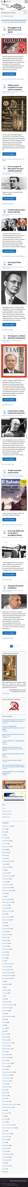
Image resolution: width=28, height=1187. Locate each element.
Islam (3, 999)
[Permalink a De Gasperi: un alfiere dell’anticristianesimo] (14, 361)
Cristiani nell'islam (13, 340)
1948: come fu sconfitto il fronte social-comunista (15, 87)
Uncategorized (5, 1160)
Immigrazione (5, 984)
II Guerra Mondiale (6, 978)
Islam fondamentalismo (8, 1004)
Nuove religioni (6, 1054)
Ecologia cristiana (6, 928)
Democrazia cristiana (13, 34)
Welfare (4, 1171)
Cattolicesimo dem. (13, 214)
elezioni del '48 (9, 79)
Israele (4, 1013)
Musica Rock (5, 1045)
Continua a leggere (9, 74)
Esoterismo (5, 937)
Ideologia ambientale (7, 972)
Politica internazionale (7, 1072)
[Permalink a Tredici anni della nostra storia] (14, 494)
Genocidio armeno (6, 963)
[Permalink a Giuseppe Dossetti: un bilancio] (14, 601)
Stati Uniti (4, 1139)
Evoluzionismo (5, 949)
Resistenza (5, 1095)
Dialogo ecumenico (7, 911)
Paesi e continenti (6, 1063)
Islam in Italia (5, 1010)
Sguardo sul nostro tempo (8, 1127)
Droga (3, 922)
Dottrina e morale (6, 917)
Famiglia (4, 952)
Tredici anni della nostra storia (14, 471)
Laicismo (8, 476)
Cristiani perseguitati (7, 890)
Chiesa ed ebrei (6, 867)
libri (11, 159)
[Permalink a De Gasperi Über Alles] (14, 287)
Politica (7, 215)
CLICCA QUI (5, 693)
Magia (3, 1031)
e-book (19, 91)
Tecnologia (5, 1151)
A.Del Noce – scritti (7, 826)
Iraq (3, 996)
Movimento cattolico (7, 1042)
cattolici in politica (19, 256)
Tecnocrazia (5, 1148)
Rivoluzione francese (7, 1107)
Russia (4, 1110)
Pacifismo (4, 1060)
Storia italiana (12, 93)
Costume (4, 881)
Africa (3, 832)
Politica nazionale (6, 268)
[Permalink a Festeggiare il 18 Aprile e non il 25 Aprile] (14, 45)
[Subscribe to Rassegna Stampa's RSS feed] (2, 1)
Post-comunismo (6, 1078)
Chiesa (4, 864)
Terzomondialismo (6, 1154)
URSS (3, 1163)
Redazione (5, 34)
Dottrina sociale (6, 919)
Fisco (3, 960)
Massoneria (5, 1034)
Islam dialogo (5, 1001)
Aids (3, 835)
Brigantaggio (5, 852)
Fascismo (20, 172)
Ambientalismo (6, 840)
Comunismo (5, 873)
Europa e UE (5, 943)
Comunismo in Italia (7, 876)
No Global (4, 1051)
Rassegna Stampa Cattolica (8, 12)
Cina (3, 870)
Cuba (3, 896)
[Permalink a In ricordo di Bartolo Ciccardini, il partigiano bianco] (14, 549)
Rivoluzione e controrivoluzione (9, 1104)
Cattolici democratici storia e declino (16, 211)
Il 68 (3, 981)
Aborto (4, 829)
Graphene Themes (14, 1185)
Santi (3, 1116)
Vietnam (4, 1168)
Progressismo (5, 1081)
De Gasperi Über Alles (14, 263)
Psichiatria (4, 1083)
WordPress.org (6, 817)
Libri (3, 1025)
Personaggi (20, 266)
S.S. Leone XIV (5, 1113)
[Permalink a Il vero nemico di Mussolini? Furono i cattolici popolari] (14, 183)
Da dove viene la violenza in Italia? (12, 760)
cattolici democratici (9, 256)
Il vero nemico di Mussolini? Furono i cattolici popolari (16, 168)
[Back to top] (24, 1183)
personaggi (9, 579)
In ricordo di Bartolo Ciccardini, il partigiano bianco (16, 533)
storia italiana (20, 79)
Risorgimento (5, 1101)
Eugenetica (5, 940)
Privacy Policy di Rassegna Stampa (18, 1180)
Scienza (4, 1122)
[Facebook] (7, 1)
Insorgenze (5, 993)
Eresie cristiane (6, 934)
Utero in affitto (6, 1165)
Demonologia (5, 908)
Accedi (4, 808)
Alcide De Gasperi (8, 329)
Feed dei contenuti (7, 811)
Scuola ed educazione (7, 1124)
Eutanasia (4, 946)
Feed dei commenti (7, 814)
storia (15, 79)
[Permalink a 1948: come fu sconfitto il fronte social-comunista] (14, 113)
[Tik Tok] (5, 1)
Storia (19, 34)
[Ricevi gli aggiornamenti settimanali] (9, 1)
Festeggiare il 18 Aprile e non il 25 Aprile (14, 30)
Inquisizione (5, 990)
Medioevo (4, 1037)
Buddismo (4, 855)
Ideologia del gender (7, 975)
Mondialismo (5, 1040)
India (3, 987)
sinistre (4, 1130)
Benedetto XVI (6, 846)
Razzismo (4, 1089)
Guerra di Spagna (6, 969)
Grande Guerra (6, 966)
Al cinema (4, 837)
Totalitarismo (5, 1157)
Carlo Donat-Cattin (9, 464)
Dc (5, 79)
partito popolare (8, 203)
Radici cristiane (6, 1086)
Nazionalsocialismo (6, 1048)
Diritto (4, 914)
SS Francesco (5, 1136)
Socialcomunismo (6, 1133)
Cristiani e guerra (6, 884)
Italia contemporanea (7, 1016)
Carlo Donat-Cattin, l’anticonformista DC (16, 412)
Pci (13, 203)
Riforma (4, 1098)
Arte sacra (4, 843)
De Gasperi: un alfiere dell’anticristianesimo (16, 337)
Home (2, 16)
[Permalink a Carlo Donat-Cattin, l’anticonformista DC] (14, 427)
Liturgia (4, 1028)
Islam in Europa (6, 1007)
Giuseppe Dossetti (9, 638)
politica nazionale (16, 159)
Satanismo (4, 1119)
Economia (4, 931)
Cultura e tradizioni (7, 899)
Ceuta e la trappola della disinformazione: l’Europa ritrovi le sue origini (13, 727)
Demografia (5, 905)
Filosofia (4, 958)
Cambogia (4, 858)
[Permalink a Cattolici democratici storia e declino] (14, 224)
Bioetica (4, 849)
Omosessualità (6, 1057)
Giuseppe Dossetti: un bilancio (15, 587)
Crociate (4, 893)
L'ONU (3, 1019)
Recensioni (5, 1092)
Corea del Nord (6, 878)
